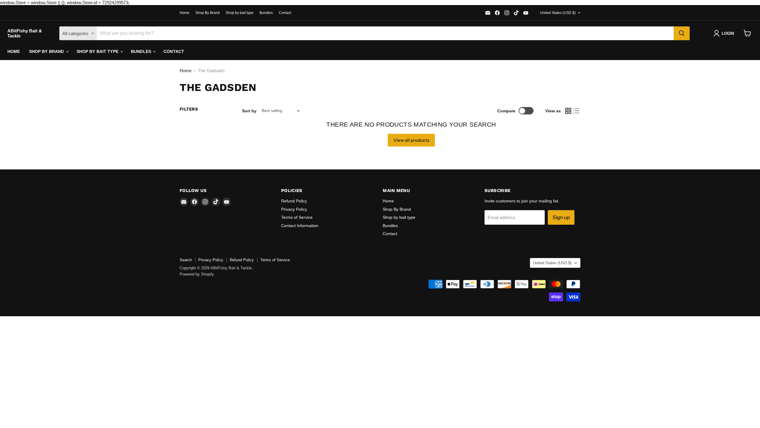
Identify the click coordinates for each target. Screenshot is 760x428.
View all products (411, 140)
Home (184, 13)
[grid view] (568, 111)
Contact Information (299, 225)
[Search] (682, 33)
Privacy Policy (294, 209)
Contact (285, 13)
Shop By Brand (207, 13)
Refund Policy (294, 201)
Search (186, 260)
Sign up (561, 217)
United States (558, 13)
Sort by (249, 110)
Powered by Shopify (197, 274)
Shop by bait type (240, 13)
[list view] (576, 111)
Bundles (266, 13)
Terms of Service (297, 217)
